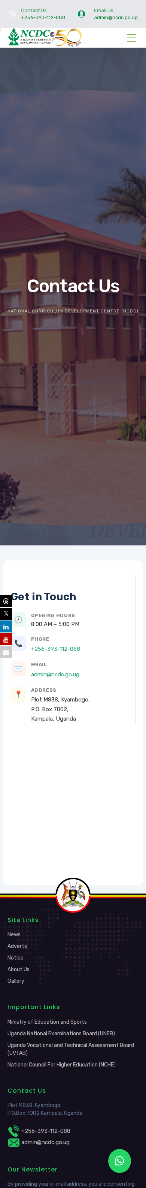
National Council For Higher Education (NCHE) (61, 1065)
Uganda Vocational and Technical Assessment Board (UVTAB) (70, 1049)
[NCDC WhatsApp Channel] (119, 1161)
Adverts (17, 946)
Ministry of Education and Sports (47, 1022)
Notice (15, 958)
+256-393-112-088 (55, 649)
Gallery (15, 981)
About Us (18, 969)
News (14, 934)
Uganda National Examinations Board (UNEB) (61, 1033)
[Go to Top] (131, 1171)
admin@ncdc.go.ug (55, 674)
